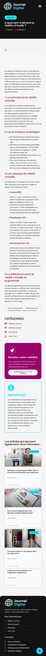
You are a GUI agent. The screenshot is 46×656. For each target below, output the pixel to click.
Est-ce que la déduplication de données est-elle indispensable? (20, 512)
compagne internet (27, 163)
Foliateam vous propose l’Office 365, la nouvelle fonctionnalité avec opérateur (23, 471)
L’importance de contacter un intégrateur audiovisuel (19, 571)
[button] (40, 6)
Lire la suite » (12, 477)
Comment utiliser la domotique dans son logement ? (22, 552)
